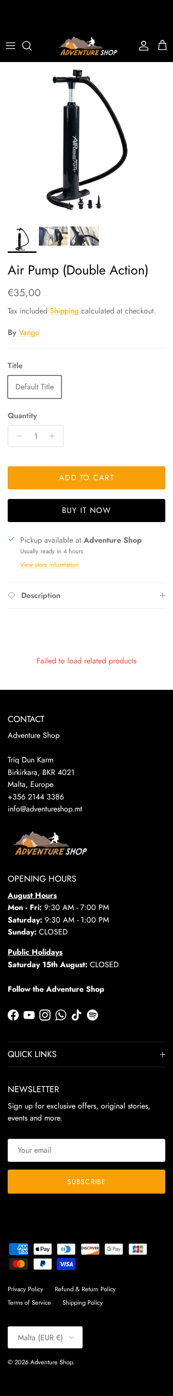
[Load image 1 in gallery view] (86, 142)
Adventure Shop (51, 1362)
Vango (29, 332)
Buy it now (86, 510)
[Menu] (10, 45)
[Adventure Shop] (86, 46)
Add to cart (86, 477)
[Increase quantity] (54, 436)
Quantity (22, 416)
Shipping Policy (82, 1302)
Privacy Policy (25, 1289)
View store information (49, 564)
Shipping (64, 310)
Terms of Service (29, 1302)
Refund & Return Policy (85, 1289)
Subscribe (86, 1181)
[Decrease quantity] (16, 436)
